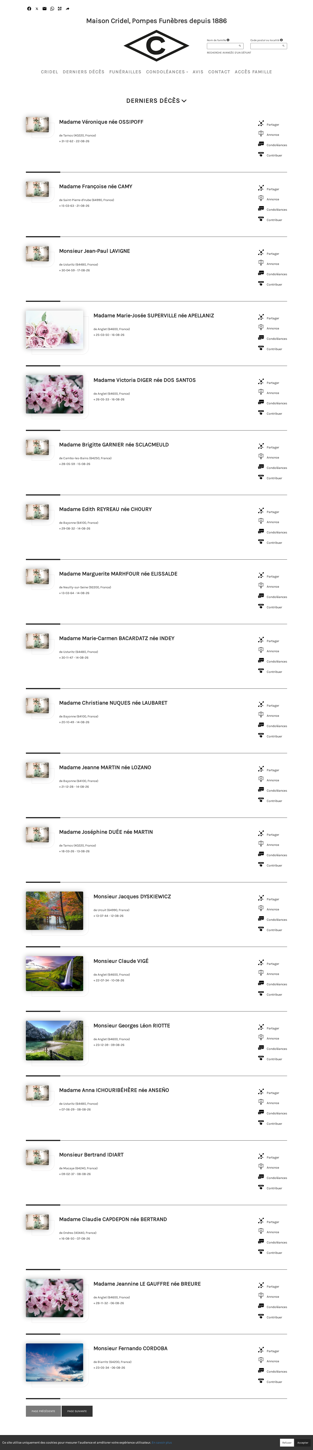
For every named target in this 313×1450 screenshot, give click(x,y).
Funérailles (125, 71)
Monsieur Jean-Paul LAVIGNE (94, 251)
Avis (198, 71)
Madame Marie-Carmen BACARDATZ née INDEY (116, 638)
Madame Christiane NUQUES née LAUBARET (113, 703)
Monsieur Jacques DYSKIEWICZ (132, 896)
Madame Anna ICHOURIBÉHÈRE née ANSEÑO (114, 1090)
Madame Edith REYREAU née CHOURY (105, 509)
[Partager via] (67, 9)
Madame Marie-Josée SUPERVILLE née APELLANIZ (153, 315)
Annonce (273, 135)
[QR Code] (60, 9)
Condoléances (165, 71)
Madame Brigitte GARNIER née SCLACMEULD (114, 444)
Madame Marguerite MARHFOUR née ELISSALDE (118, 573)
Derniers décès (84, 71)
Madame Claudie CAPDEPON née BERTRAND (113, 1219)
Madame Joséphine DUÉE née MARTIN (106, 832)
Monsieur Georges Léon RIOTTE (131, 1025)
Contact (219, 71)
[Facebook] (29, 9)
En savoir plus (162, 1442)
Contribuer (274, 155)
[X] (37, 9)
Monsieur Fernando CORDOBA (130, 1348)
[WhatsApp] (52, 9)
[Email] (44, 9)
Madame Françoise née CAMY (95, 186)
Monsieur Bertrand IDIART (91, 1154)
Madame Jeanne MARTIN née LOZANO (105, 767)
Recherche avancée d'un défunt (229, 52)
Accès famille (253, 71)
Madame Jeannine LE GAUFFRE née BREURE (147, 1283)
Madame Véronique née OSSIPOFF (101, 122)
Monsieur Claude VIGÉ (121, 961)
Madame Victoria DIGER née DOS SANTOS (144, 380)
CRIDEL (49, 71)
